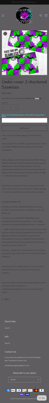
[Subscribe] (38, 379)
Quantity (5, 103)
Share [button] (7, 299)
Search (7, 328)
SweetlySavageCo (20, 398)
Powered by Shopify (33, 398)
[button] (3, 15)
